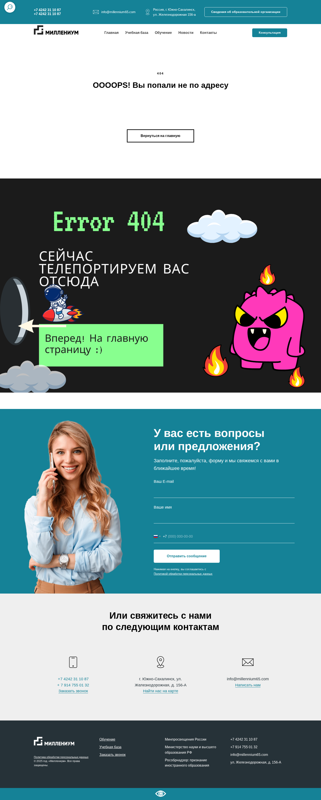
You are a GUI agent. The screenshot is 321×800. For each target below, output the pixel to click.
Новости (185, 33)
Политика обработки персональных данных (61, 757)
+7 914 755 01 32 (243, 747)
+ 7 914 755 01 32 (73, 685)
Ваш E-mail (164, 481)
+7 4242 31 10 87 (73, 679)
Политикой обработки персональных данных (183, 573)
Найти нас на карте (160, 691)
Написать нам (248, 685)
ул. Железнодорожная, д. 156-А (255, 762)
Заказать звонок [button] (73, 691)
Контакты (208, 33)
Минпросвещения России (185, 739)
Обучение (163, 33)
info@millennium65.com (249, 755)
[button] (269, 32)
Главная (111, 33)
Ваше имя (163, 507)
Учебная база (136, 33)
